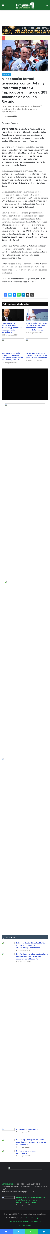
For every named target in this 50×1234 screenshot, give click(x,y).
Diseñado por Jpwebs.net (35, 1218)
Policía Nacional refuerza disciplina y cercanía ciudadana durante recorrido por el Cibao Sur (32, 956)
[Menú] (3, 6)
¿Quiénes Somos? (15, 1221)
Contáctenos (28, 1221)
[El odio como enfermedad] (8, 1132)
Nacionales (6, 74)
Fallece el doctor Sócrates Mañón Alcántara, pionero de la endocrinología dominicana (12, 327)
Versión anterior (25, 1225)
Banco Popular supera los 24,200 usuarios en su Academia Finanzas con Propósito (31, 1142)
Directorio (37, 1221)
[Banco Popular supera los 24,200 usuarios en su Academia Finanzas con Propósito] (8, 1143)
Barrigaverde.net (9, 1184)
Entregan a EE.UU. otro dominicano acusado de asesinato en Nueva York (36, 355)
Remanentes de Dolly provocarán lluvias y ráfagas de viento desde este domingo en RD (12, 356)
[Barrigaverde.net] (25, 5)
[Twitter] (10, 295)
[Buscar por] (47, 6)
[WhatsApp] (19, 295)
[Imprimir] (32, 295)
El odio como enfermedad (27, 1129)
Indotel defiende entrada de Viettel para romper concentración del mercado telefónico (37, 326)
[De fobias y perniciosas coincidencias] (8, 1154)
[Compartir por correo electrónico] (27, 295)
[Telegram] (23, 295)
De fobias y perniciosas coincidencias (26, 1152)
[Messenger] (14, 295)
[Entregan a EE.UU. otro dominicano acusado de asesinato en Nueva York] (37, 344)
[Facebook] (5, 295)
